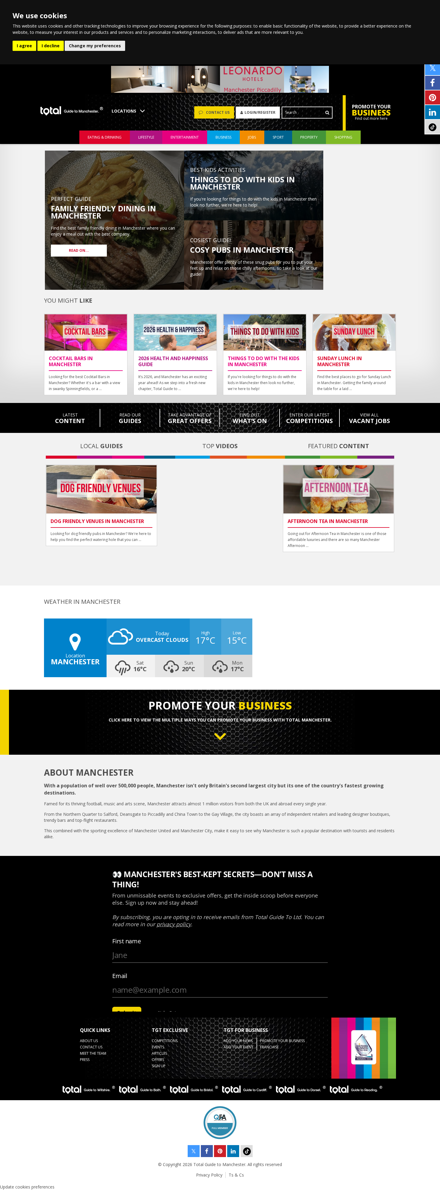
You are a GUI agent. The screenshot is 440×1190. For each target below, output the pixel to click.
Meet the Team (93, 1053)
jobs (252, 137)
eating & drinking (105, 137)
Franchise (269, 1047)
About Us (89, 1040)
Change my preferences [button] (95, 45)
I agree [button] (24, 45)
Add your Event (239, 1047)
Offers (158, 1059)
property (309, 137)
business (223, 137)
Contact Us (91, 1047)
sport (278, 137)
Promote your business (282, 1040)
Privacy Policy (209, 1175)
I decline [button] (51, 45)
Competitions (164, 1040)
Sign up (159, 1065)
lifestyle (146, 137)
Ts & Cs (236, 1175)
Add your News (238, 1040)
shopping (343, 137)
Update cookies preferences (27, 1187)
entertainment (185, 137)
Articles (159, 1053)
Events (158, 1047)
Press (84, 1059)
